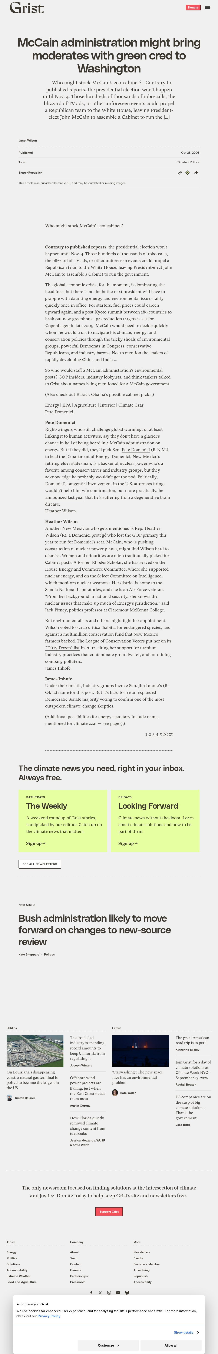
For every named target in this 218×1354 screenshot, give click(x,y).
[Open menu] (207, 7)
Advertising (141, 1270)
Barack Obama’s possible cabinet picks (113, 394)
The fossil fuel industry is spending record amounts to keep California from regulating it (87, 1048)
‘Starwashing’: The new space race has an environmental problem (137, 1077)
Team (73, 1258)
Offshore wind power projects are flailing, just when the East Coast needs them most (87, 1088)
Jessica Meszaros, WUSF (87, 1140)
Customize (106, 1345)
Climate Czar (130, 405)
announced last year (64, 497)
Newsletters (141, 1252)
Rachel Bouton (186, 1084)
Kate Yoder (128, 1093)
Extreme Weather (18, 1276)
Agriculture (85, 405)
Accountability (17, 1270)
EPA (66, 405)
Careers (75, 1270)
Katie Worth (81, 1145)
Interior (107, 405)
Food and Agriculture (22, 1282)
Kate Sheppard (29, 954)
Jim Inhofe (148, 685)
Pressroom (77, 1282)
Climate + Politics (187, 162)
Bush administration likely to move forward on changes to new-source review (95, 929)
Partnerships (79, 1276)
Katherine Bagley (187, 1049)
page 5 (116, 723)
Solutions (13, 1264)
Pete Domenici (136, 449)
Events (138, 1258)
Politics (49, 954)
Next (168, 734)
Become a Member (146, 1264)
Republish (140, 1276)
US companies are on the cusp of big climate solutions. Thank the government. (193, 1107)
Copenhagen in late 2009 (69, 325)
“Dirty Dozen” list (62, 647)
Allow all (171, 1345)
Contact (76, 1264)
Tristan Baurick (25, 1098)
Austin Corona (80, 1105)
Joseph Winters (81, 1065)
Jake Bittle (183, 1124)
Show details (183, 1332)
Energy (11, 1252)
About (74, 1252)
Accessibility (142, 1282)
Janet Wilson (28, 140)
